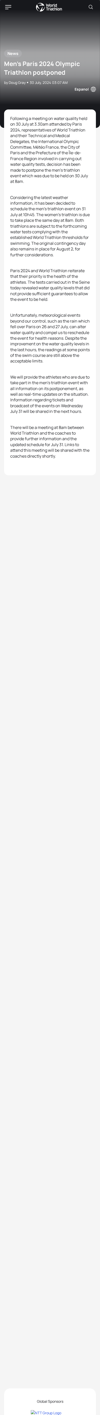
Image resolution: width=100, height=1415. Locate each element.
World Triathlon (49, 7)
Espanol (82, 89)
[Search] (91, 7)
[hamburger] (8, 7)
